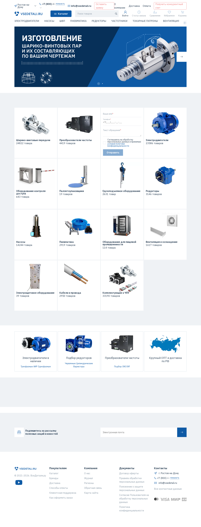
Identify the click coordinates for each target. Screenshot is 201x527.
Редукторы (152, 191)
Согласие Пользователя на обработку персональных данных (134, 499)
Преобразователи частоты (75, 140)
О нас (87, 473)
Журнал (88, 478)
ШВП (62, 20)
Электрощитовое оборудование (35, 293)
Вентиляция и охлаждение (161, 242)
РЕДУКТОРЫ (99, 20)
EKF (128, 366)
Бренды (53, 478)
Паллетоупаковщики (71, 191)
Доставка (134, 5)
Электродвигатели (157, 140)
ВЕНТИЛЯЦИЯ (171, 20)
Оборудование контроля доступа (30, 192)
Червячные (70, 363)
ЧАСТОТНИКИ (119, 20)
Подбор (118, 366)
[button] (16, 23)
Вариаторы (78, 366)
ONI (124, 366)
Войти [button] (125, 15)
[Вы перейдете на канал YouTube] (18, 482)
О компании (119, 6)
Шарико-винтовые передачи (33, 140)
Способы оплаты (58, 487)
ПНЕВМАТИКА (78, 20)
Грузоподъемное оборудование (121, 191)
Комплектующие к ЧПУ (116, 293)
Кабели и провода (70, 293)
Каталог (63, 13)
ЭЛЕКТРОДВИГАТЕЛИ (26, 20)
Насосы (20, 242)
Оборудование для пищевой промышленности (119, 243)
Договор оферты (129, 473)
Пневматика (66, 242)
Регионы (89, 483)
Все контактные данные (168, 488)
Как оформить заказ (61, 497)
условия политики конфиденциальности (118, 144)
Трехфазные (27, 366)
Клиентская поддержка (62, 492)
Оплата (147, 5)
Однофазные (44, 366)
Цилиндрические (84, 363)
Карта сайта (91, 492)
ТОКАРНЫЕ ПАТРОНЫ (145, 20)
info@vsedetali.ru (81, 6)
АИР (35, 366)
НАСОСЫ (49, 20)
